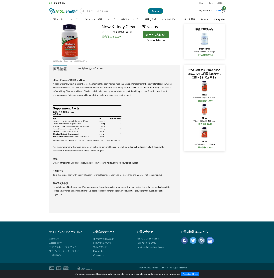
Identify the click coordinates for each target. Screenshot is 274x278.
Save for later (154, 40)
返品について (100, 246)
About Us (54, 238)
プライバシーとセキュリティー (65, 251)
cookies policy (154, 273)
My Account (205, 10)
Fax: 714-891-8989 (146, 242)
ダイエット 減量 (93, 19)
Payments (98, 251)
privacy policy (172, 273)
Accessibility (55, 242)
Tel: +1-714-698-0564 (148, 238)
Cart (220, 10)
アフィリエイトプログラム (63, 246)
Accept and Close (190, 274)
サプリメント (56, 19)
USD (219, 3)
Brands (204, 19)
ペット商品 (189, 19)
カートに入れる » (156, 34)
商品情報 (60, 69)
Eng (210, 3)
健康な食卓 (150, 19)
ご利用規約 (55, 255)
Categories (219, 19)
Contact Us (98, 255)
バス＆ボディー (170, 19)
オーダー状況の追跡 (103, 238)
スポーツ (73, 19)
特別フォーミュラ (130, 19)
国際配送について (102, 242)
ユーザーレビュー (89, 69)
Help (201, 3)
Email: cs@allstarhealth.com (150, 246)
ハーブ (111, 19)
